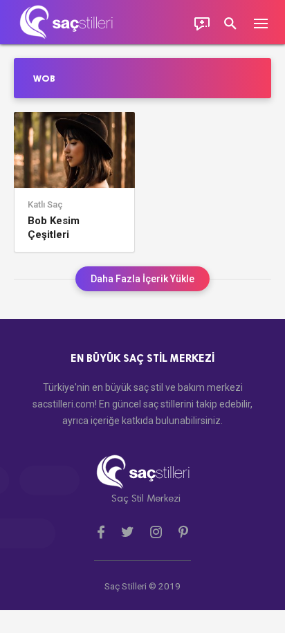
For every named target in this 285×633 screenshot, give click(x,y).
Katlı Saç (45, 205)
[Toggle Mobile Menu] (267, 22)
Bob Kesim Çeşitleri (54, 227)
